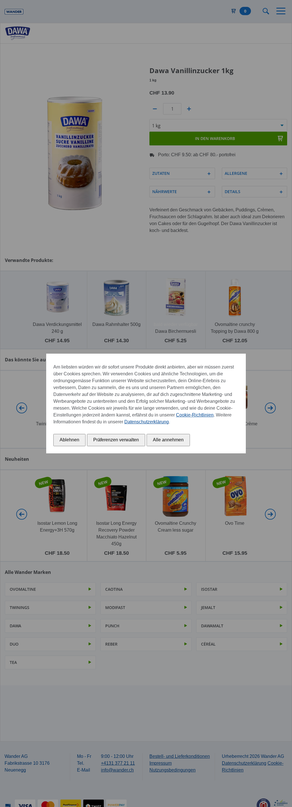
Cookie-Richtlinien (195, 414)
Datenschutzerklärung (146, 421)
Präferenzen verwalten (116, 439)
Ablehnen (69, 439)
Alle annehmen (168, 439)
